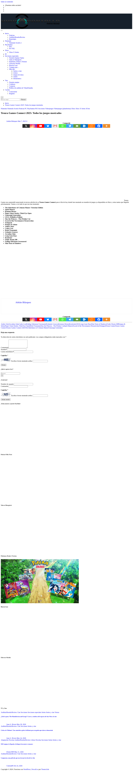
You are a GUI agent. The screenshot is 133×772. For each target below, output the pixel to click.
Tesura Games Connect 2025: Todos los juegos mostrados (24, 105)
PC (6, 54)
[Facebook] (98, 126)
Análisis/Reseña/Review (17, 37)
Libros (15, 73)
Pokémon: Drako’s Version (18, 62)
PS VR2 (12, 48)
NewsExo (35, 769)
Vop (6, 80)
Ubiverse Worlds (14, 63)
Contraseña (5, 386)
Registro (12, 93)
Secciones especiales (11, 56)
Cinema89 (9, 766)
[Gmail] (55, 126)
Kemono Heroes (63, 324)
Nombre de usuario (7, 384)
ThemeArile (45, 769)
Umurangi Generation (55, 328)
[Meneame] (91, 126)
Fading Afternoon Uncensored (36, 324)
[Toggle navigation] (1, 30)
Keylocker (72, 324)
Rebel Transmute (35, 326)
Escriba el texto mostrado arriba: (21, 361)
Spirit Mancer (68, 326)
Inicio (7, 33)
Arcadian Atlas (14, 324)
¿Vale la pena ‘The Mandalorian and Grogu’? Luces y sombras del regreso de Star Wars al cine (29, 716)
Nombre (4, 349)
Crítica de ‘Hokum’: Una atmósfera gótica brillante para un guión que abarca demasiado (27, 730)
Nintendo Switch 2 (15, 43)
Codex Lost (22, 324)
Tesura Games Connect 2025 (15, 328)
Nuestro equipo (14, 82)
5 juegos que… (14, 67)
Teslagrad (102, 326)
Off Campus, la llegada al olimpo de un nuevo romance (17, 744)
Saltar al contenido (7, 2)
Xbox (7, 50)
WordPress (26, 769)
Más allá (12, 69)
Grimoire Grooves (52, 324)
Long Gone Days (85, 324)
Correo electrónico (7, 352)
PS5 (10, 46)
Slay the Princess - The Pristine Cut (52, 326)
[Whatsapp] (62, 126)
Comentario (5, 347)
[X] (26, 126)
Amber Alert (5, 324)
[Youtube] (40, 126)
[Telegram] (69, 126)
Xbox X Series (14, 52)
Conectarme (13, 92)
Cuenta (7, 90)
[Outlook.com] (84, 126)
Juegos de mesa (18, 75)
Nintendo (8, 41)
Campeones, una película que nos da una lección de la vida (18, 758)
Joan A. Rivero (11, 724)
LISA (78, 324)
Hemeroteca (17, 78)
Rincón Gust (13, 65)
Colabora (12, 84)
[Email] (77, 126)
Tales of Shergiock (15, 60)
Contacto (12, 86)
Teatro (15, 77)
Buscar (23, 99)
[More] (106, 126)
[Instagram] (33, 126)
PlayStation (8, 45)
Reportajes (12, 39)
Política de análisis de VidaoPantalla (21, 88)
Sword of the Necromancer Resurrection (86, 326)
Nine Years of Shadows (99, 324)
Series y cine (17, 71)
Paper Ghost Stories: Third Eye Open (17, 326)
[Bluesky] (48, 126)
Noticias (12, 35)
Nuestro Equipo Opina (16, 58)
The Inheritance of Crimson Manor (36, 328)
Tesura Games (110, 326)
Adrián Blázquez (11, 121)
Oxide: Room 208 (112, 324)
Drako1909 (10, 752)
